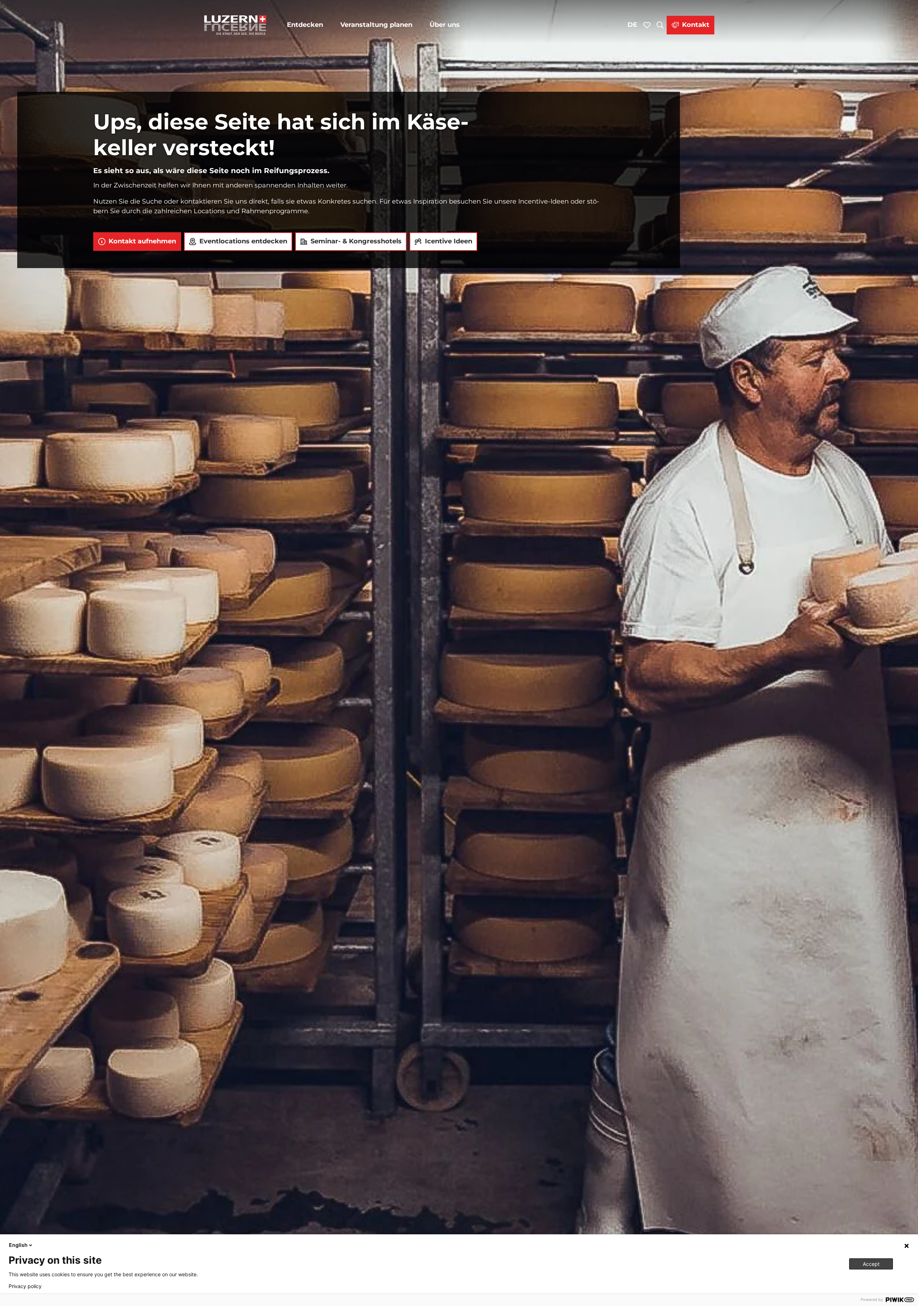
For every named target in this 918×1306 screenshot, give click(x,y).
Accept (871, 1264)
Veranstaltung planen (376, 25)
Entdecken (305, 25)
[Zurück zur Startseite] (235, 25)
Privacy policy (25, 1286)
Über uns (445, 25)
